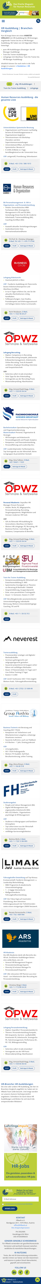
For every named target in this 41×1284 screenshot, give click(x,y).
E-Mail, (12, 163)
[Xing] (20, 1272)
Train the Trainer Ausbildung (15, 88)
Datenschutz (18, 1282)
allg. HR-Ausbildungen (23, 84)
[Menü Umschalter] (3, 21)
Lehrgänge (34, 88)
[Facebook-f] (27, 1272)
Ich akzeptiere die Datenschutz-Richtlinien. (19, 1204)
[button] (4, 1280)
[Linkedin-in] (14, 1272)
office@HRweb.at (20, 1225)
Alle (9, 84)
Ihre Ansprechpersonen (20, 1228)
